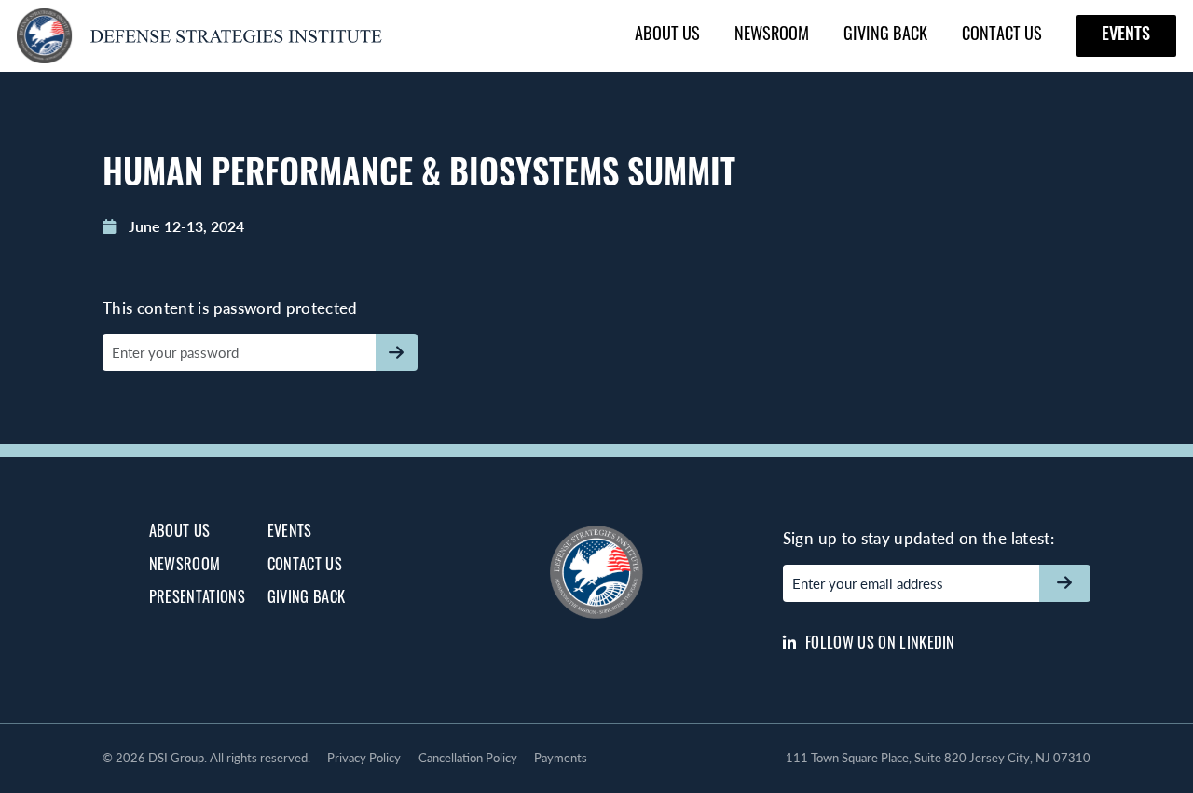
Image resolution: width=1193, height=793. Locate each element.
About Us (667, 36)
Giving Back (885, 36)
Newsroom (771, 36)
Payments (560, 757)
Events (1126, 36)
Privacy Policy (364, 757)
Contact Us (1002, 36)
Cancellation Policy (467, 757)
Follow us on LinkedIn (878, 644)
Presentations (197, 599)
